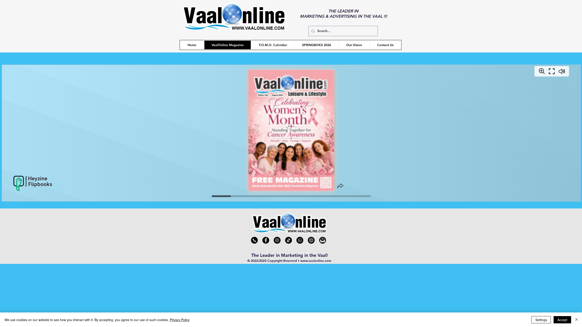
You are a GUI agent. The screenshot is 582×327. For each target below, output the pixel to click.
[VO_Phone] (254, 240)
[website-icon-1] (311, 240)
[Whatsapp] (299, 240)
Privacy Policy (180, 319)
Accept (562, 319)
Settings (541, 319)
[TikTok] (288, 240)
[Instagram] (277, 240)
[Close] (576, 319)
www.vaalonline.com (315, 261)
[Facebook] (265, 240)
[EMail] (322, 240)
